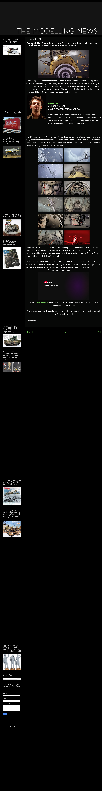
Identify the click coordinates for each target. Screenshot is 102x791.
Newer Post (31, 332)
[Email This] (29, 320)
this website (42, 302)
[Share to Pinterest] (35, 320)
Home (64, 332)
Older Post (97, 332)
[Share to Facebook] (33, 320)
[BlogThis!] (30, 320)
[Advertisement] (50, 13)
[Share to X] (32, 320)
